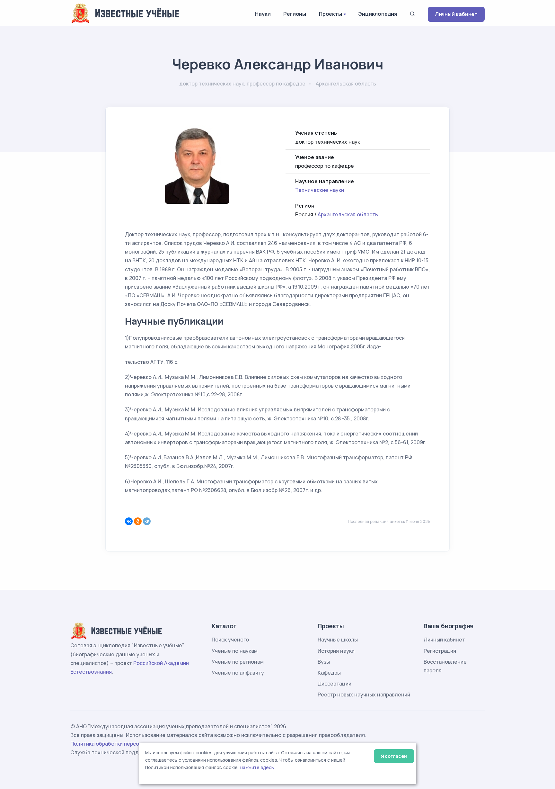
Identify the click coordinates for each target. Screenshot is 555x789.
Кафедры (329, 672)
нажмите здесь (257, 767)
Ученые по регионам (238, 661)
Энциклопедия (377, 13)
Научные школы (338, 639)
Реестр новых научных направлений (364, 694)
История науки (336, 650)
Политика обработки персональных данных (125, 743)
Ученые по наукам (235, 650)
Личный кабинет (456, 14)
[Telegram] (147, 521)
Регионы (294, 13)
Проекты (330, 13)
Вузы (324, 661)
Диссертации (334, 683)
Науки (262, 13)
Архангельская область (348, 214)
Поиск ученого (230, 639)
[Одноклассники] (138, 521)
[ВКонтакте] (129, 521)
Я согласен (394, 756)
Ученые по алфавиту (238, 672)
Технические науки (319, 189)
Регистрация (440, 650)
